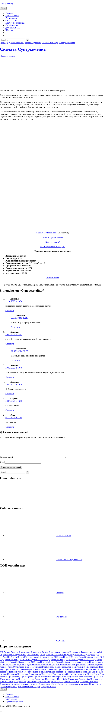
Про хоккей (5, 681)
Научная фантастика (76, 664)
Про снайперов (54, 677)
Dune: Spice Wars (63, 535)
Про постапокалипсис (76, 674)
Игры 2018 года (42, 659)
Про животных (16, 672)
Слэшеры (34, 684)
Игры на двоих (96, 662)
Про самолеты (40, 677)
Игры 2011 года (40, 657)
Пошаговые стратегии (78, 684)
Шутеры (9, 30)
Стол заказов (11, 20)
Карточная (21, 664)
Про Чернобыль (18, 681)
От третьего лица (50, 42)
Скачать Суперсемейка (23, 49)
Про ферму (73, 679)
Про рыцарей (27, 677)
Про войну (52, 669)
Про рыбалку (14, 677)
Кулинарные (33, 664)
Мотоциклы (61, 664)
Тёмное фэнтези (25, 686)
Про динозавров (91, 669)
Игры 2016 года (12, 659)
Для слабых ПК (12, 28)
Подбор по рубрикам (15, 23)
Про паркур (22, 674)
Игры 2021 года (88, 659)
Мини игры (49, 664)
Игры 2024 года (32, 662)
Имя (2, 462)
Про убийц (62, 679)
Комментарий (7, 457)
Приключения (78, 667)
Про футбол (84, 679)
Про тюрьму (51, 679)
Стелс (54, 684)
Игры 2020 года (73, 659)
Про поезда (46, 674)
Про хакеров (96, 679)
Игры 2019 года (58, 659)
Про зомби (29, 672)
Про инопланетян (42, 672)
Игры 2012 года (55, 657)
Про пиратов (35, 674)
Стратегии (62, 684)
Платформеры (47, 667)
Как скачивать (12, 15)
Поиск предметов (63, 667)
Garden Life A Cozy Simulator (69, 559)
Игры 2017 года (27, 659)
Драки (14, 657)
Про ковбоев (57, 672)
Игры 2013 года (70, 657)
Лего (41, 664)
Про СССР (98, 677)
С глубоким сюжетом (69, 681)
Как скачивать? (52, 242)
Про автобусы (92, 667)
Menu (3, 8)
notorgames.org (6, 3)
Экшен (52, 686)
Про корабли (70, 672)
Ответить (9, 310)
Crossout (59, 593)
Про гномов (63, 669)
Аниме (7, 652)
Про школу (32, 681)
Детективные (79, 654)
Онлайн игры (11, 25)
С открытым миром (89, 681)
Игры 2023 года (17, 662)
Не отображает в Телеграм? (52, 246)
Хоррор (36, 686)
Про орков (12, 674)
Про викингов (39, 669)
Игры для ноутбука (80, 662)
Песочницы (35, 667)
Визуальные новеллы (59, 652)
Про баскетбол (11, 669)
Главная (9, 13)
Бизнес (45, 652)
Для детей (90, 654)
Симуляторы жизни (20, 684)
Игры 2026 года (63, 662)
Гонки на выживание (56, 654)
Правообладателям (14, 701)
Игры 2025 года (47, 662)
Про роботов (93, 674)
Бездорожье (36, 652)
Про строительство (9, 679)
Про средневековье (83, 677)
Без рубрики (24, 652)
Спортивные (45, 684)
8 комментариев (8, 56)
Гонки (42, 654)
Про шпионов (43, 681)
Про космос (81, 672)
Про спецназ (68, 677)
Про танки (40, 679)
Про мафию (93, 672)
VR (1, 652)
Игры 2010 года (24, 657)
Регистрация (11, 18)
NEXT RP (60, 641)
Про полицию (59, 674)
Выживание (75, 652)
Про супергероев (67, 42)
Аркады (4, 42)
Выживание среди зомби (14, 654)
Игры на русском (33, 42)
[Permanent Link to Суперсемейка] (31, 86)
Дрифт (69, 654)
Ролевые (55, 681)
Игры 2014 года (85, 657)
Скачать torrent (52, 278)
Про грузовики (76, 669)
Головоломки (33, 654)
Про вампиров (25, 669)
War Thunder (61, 617)
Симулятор (5, 684)
